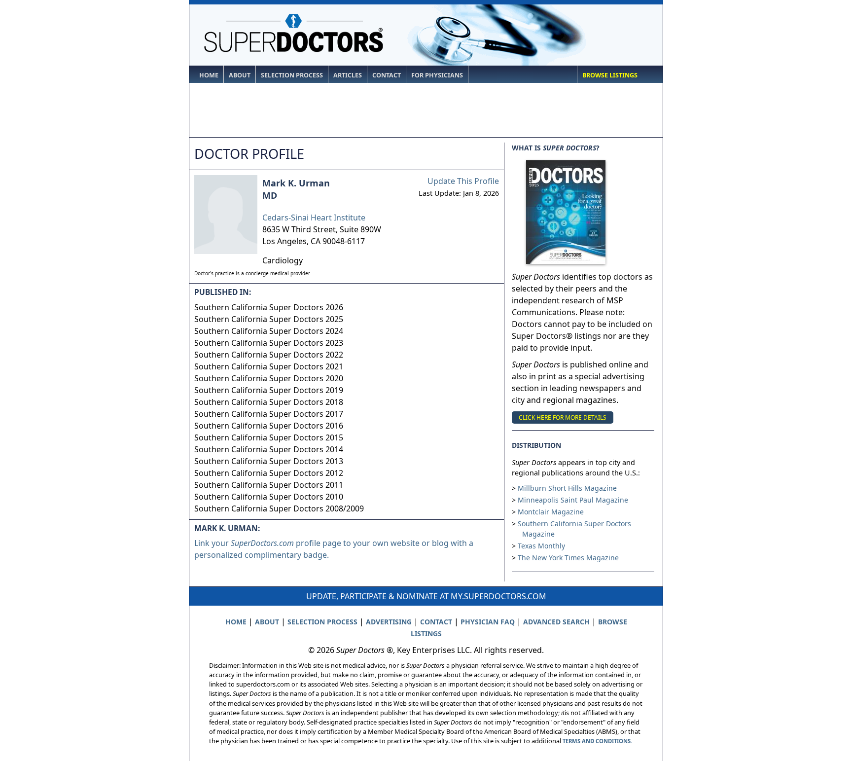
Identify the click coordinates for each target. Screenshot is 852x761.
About (239, 75)
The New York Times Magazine (568, 557)
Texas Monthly (541, 545)
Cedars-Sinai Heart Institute (313, 217)
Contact (386, 75)
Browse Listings (610, 75)
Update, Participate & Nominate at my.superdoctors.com (426, 596)
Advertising (389, 621)
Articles (347, 75)
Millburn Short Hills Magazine (567, 488)
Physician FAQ (488, 621)
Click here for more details (562, 417)
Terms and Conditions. (597, 741)
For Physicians (437, 75)
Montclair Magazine (551, 511)
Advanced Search (556, 621)
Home (208, 75)
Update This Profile (463, 181)
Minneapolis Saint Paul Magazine (573, 500)
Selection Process (292, 75)
